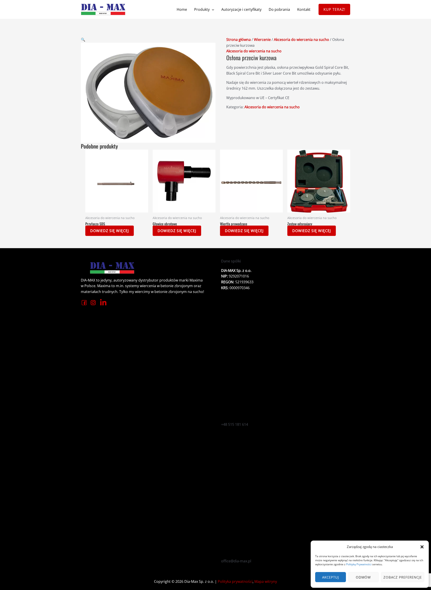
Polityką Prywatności (359, 564)
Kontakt (303, 9)
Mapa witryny (265, 581)
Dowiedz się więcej (109, 230)
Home (182, 9)
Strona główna (238, 39)
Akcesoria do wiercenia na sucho (301, 39)
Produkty (202, 9)
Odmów (363, 577)
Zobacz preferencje (402, 577)
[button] (422, 547)
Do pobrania (279, 9)
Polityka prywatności (235, 581)
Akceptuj (330, 577)
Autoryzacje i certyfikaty (241, 9)
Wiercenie (262, 39)
